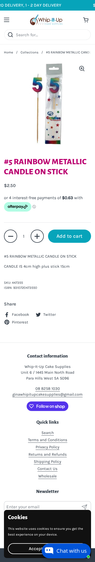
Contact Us (47, 468)
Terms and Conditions (47, 439)
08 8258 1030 (47, 388)
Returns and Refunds (47, 454)
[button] (10, 236)
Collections (30, 52)
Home (8, 52)
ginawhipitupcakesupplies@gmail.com (47, 394)
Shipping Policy (47, 461)
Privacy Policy (47, 447)
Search (47, 432)
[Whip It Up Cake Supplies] (46, 20)
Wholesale (47, 476)
